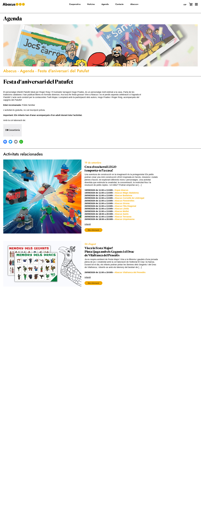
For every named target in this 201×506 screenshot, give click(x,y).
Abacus (10, 71)
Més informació (93, 230)
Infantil (88, 224)
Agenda (12, 19)
